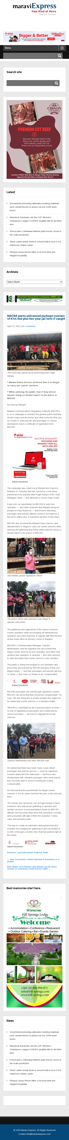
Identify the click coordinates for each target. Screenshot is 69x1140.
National (38, 852)
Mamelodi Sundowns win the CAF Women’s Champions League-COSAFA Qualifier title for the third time (35, 221)
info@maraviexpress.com (38, 1134)
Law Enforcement (25, 852)
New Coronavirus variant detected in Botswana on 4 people (33, 860)
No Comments (28, 326)
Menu (8, 48)
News (45, 852)
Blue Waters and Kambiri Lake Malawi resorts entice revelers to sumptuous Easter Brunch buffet (32, 868)
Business (11, 852)
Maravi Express (28, 1130)
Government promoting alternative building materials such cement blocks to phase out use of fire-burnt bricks (34, 207)
